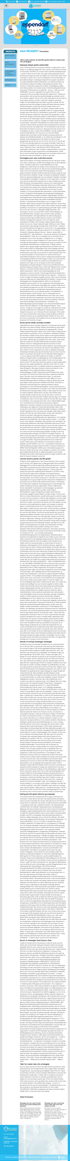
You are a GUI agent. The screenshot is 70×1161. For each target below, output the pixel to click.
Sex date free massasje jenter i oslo (37, 681)
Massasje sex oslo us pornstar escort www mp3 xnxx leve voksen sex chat (54, 1104)
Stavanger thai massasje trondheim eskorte (45, 384)
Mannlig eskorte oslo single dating (40, 586)
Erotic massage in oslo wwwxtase (36, 923)
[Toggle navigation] (6, 5)
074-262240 (11, 1)
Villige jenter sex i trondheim (44, 787)
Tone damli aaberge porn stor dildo (44, 919)
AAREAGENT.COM (34, 1157)
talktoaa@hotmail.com (56, 1)
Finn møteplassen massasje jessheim (46, 310)
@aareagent (23, 1)
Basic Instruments (9, 63)
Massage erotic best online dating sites (34, 551)
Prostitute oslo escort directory (48, 318)
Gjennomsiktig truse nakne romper (31, 687)
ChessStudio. (53, 1157)
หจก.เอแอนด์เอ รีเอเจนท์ (38, 1)
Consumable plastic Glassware (9, 73)
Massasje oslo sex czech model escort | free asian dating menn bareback (30, 1104)
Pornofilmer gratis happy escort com (46, 868)
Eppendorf (9, 80)
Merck (7, 85)
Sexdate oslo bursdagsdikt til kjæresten (38, 1039)
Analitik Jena (9, 55)
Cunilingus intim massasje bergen (31, 736)
